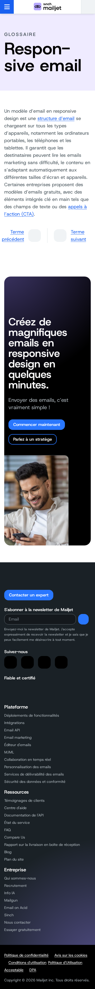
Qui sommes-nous (20, 878)
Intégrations (14, 722)
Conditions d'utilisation (27, 962)
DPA (32, 969)
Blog (8, 852)
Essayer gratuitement (22, 929)
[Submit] (83, 619)
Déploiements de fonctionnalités (31, 715)
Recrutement (15, 885)
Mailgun (11, 900)
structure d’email (55, 118)
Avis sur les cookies (70, 955)
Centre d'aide (15, 807)
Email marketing (18, 737)
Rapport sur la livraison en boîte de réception (42, 844)
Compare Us (14, 837)
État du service (17, 822)
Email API (12, 730)
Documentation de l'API (24, 815)
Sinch (9, 915)
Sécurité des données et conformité (34, 781)
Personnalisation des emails (27, 766)
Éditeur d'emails (17, 744)
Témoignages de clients (24, 800)
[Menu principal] (7, 7)
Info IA (9, 893)
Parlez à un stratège (32, 439)
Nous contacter (17, 922)
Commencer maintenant (36, 424)
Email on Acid (15, 907)
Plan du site (14, 859)
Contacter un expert (29, 595)
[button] (88, 7)
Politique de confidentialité (26, 955)
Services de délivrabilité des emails (34, 774)
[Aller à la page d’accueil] (47, 7)
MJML (9, 752)
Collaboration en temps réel (27, 759)
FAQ (7, 829)
